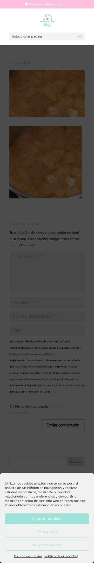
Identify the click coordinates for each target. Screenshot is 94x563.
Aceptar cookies (47, 519)
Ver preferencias (47, 545)
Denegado (47, 532)
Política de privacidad (61, 556)
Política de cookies (28, 556)
